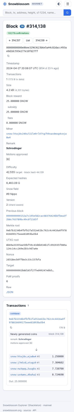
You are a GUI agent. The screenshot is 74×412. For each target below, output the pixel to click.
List (28, 40)
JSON (9, 292)
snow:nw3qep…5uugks (23, 368)
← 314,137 (14, 40)
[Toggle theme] (59, 4)
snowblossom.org (12, 410)
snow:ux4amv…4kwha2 (23, 374)
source (27, 410)
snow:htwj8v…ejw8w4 (23, 356)
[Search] (67, 12)
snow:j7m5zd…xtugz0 (23, 362)
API (34, 410)
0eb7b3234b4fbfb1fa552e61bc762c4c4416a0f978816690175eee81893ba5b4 (37, 321)
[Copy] (8, 56)
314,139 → (41, 40)
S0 (22, 26)
